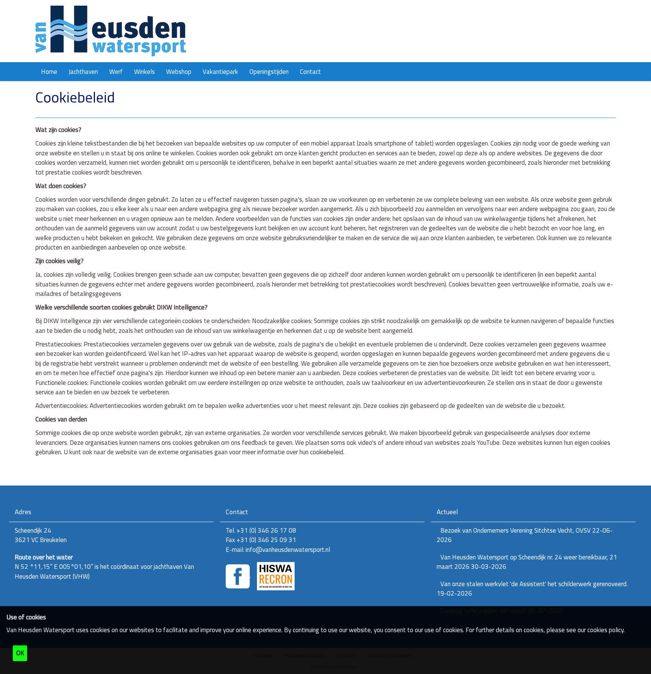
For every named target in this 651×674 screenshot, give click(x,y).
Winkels (144, 72)
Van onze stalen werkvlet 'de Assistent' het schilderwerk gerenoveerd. (532, 589)
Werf (116, 72)
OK (20, 653)
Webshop (178, 72)
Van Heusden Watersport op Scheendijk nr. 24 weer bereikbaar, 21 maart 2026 (527, 562)
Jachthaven (83, 72)
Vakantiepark (220, 72)
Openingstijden (269, 72)
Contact (310, 72)
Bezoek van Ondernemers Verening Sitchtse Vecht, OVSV (525, 535)
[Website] (110, 31)
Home (49, 72)
